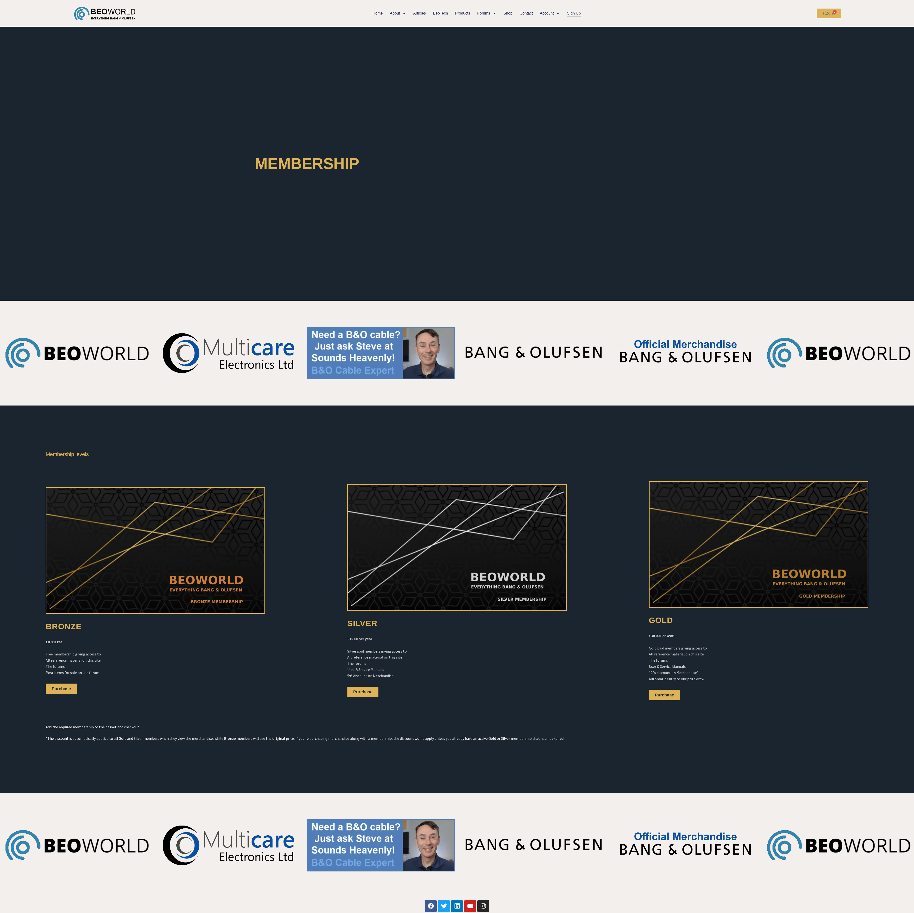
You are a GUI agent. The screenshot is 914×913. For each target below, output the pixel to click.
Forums (483, 13)
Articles (419, 13)
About (395, 13)
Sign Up (574, 13)
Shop (507, 13)
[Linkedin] (457, 906)
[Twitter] (444, 906)
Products (462, 13)
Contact (526, 13)
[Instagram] (483, 906)
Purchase (61, 688)
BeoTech (440, 13)
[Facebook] (431, 906)
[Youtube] (470, 906)
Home (378, 13)
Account (547, 13)
